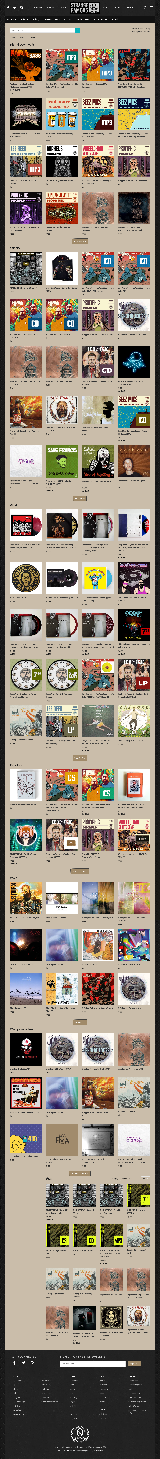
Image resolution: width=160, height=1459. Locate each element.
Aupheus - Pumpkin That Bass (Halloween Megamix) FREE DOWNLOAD (22, 87)
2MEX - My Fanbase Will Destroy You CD (26, 918)
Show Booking (134, 1393)
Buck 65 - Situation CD (127, 1111)
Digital (73, 1402)
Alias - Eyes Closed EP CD (56, 965)
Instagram (21, 7)
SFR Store (103, 1414)
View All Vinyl (80, 758)
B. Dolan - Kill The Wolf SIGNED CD (132, 335)
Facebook (8, 7)
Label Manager (134, 1406)
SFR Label (103, 1418)
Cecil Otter (16, 1406)
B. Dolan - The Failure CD (20, 1069)
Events (63, 8)
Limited (114, 19)
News (106, 8)
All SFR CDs (80, 498)
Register (73, 1419)
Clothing (36, 19)
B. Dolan (15, 1389)
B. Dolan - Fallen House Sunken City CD (97, 1008)
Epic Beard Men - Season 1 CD (58, 335)
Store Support (133, 1381)
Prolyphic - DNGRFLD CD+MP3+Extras (97, 335)
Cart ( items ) (142, 29)
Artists (37, 8)
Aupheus (15, 1385)
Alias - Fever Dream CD (91, 965)
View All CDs (80, 1022)
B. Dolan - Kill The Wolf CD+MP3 (131, 1008)
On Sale (78, 19)
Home (84, 7)
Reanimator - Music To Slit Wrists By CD (25, 1113)
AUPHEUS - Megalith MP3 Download (61, 181)
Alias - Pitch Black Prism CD (129, 965)
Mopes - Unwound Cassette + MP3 (23, 804)
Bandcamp (104, 1398)
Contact (129, 8)
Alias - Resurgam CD (18, 1008)
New (87, 19)
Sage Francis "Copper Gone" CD (59, 381)
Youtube (103, 1393)
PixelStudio (98, 1451)
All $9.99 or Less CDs (80, 1173)
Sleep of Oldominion (50, 1402)
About (117, 8)
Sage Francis (17, 1381)
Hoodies (73, 1415)
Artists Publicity (134, 1398)
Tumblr (102, 1402)
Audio (23, 19)
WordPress (68, 1451)
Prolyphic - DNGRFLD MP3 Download (133, 181)
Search (145, 7)
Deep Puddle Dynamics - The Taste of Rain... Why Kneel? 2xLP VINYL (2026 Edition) (133, 548)
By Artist (68, 19)
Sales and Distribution (137, 1402)
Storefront (11, 19)
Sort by (115, 1179)
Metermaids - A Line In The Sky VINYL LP (62, 598)
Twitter (15, 7)
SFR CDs (73, 1406)
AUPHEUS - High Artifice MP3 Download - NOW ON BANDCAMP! (110, 1254)
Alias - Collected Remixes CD (21, 965)
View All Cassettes (80, 871)
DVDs (57, 19)
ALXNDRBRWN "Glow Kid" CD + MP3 (25, 288)
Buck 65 (15, 1393)
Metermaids (46, 1381)
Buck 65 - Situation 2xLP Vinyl (21, 740)
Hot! (72, 1385)
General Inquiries (135, 1385)
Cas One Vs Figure (19, 1402)
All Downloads (80, 241)
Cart (152, 7)
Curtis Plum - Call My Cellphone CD (24, 1156)
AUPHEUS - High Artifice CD (84, 1251)
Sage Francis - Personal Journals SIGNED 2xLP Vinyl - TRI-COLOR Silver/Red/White (95, 548)
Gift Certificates (100, 19)
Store (50, 8)
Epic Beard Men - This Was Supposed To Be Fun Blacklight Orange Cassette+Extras (62, 807)
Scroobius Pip (47, 1398)
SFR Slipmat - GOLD (18, 598)
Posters (48, 19)
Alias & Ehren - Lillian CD (56, 918)
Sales (72, 1389)
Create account (144, 32)
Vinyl (72, 1410)
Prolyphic (45, 1389)
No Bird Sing (47, 1385)
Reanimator (46, 1393)
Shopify (79, 1451)
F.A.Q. (130, 1389)
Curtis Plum (16, 1410)
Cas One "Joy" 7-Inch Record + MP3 (132, 741)
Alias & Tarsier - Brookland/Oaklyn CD (97, 918)
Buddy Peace (17, 1398)
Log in (134, 32)
